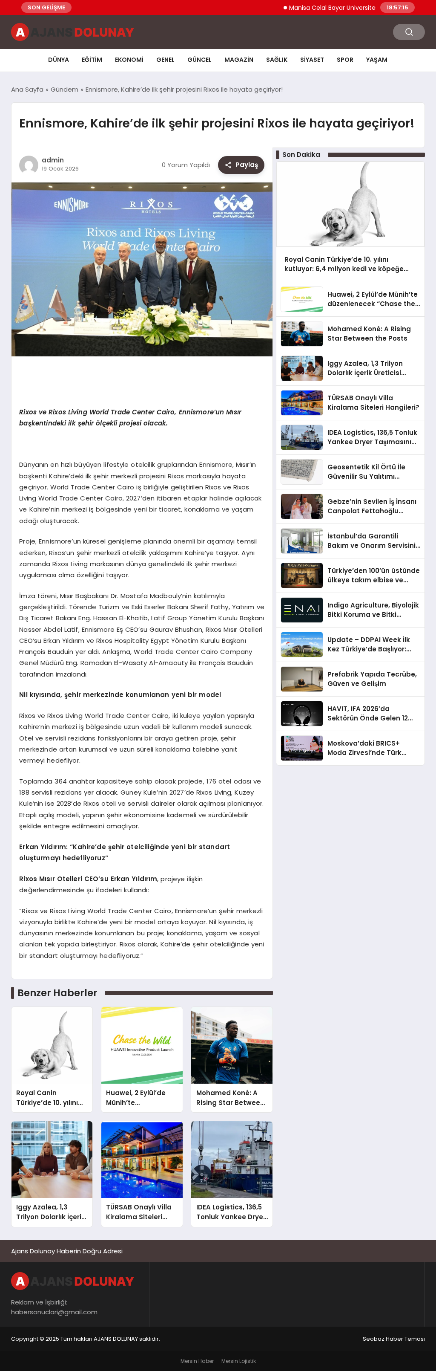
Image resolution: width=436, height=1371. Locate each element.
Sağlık (276, 59)
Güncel (199, 59)
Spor (345, 59)
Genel (165, 59)
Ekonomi (129, 59)
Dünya (58, 59)
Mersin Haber (197, 1361)
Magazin (238, 59)
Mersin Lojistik (238, 1361)
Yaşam (376, 59)
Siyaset (312, 59)
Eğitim (92, 59)
